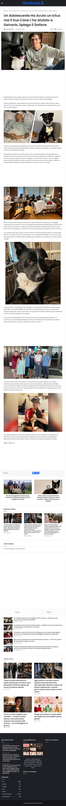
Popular (17, 612)
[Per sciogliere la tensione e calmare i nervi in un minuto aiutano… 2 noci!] (33, 753)
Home (6, 10)
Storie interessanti (7, 794)
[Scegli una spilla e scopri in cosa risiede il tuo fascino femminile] (40, 749)
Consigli (4, 784)
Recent (49, 612)
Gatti (3, 789)
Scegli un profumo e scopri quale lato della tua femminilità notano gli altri (48, 716)
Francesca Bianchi (9, 29)
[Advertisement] (33, 84)
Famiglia (4, 786)
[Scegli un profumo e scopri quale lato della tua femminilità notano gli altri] (48, 704)
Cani (10, 10)
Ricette (4, 791)
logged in (12, 548)
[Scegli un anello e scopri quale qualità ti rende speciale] (40, 753)
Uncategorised (6, 796)
